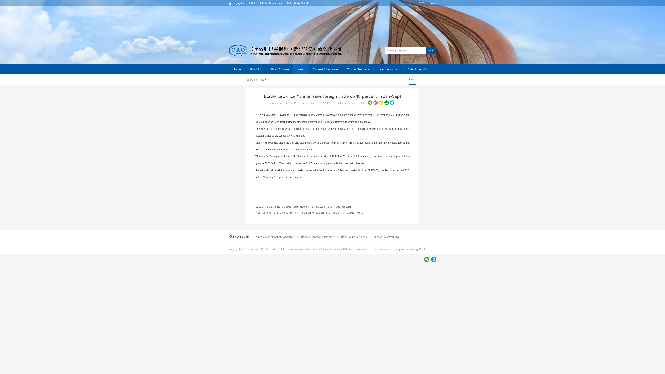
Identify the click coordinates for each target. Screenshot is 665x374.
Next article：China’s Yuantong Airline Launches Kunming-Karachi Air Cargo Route (309, 212)
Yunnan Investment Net (387, 236)
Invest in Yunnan (388, 69)
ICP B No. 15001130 (270, 249)
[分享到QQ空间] (381, 102)
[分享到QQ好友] (392, 102)
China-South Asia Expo (354, 236)
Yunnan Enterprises (325, 69)
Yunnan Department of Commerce (274, 236)
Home (237, 69)
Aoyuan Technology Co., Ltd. (412, 249)
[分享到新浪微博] (375, 102)
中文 (421, 3)
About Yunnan (279, 69)
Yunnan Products (358, 69)
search (431, 50)
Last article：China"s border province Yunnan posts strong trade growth (303, 206)
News (301, 69)
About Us (255, 69)
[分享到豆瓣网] (386, 102)
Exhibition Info (417, 69)
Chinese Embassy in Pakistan (317, 236)
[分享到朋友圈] (370, 102)
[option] (332, 32)
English (432, 3)
